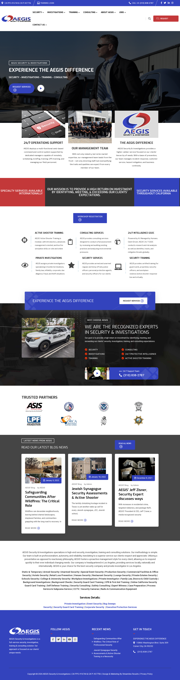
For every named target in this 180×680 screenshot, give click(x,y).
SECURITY (37, 12)
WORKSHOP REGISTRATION (90, 216)
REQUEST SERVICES (22, 87)
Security (47, 607)
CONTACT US (39, 24)
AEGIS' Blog (30, 488)
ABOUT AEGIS (107, 12)
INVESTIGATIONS (55, 12)
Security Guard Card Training (68, 607)
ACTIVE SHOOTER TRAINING (49, 232)
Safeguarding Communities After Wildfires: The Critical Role (42, 499)
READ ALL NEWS (125, 443)
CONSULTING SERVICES (92, 232)
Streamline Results (130, 674)
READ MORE (30, 528)
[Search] (149, 18)
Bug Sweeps (109, 603)
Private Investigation (74, 603)
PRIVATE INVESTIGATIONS (49, 258)
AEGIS (42, 488)
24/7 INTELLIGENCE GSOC (141, 232)
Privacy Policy (146, 674)
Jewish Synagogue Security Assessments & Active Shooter (89, 493)
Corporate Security (94, 607)
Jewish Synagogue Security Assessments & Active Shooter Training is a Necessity (107, 653)
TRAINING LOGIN (47, 3)
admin (89, 484)
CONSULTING (89, 12)
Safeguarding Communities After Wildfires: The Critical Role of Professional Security (108, 641)
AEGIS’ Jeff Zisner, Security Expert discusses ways (133, 494)
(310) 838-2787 (146, 3)
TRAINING (73, 12)
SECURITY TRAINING (140, 258)
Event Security (94, 603)
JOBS (121, 12)
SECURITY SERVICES (92, 258)
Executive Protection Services (121, 607)
